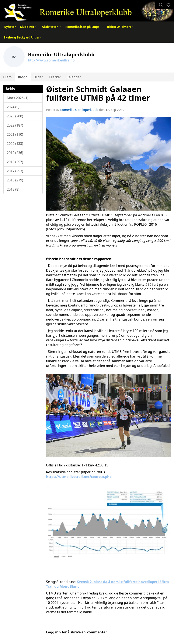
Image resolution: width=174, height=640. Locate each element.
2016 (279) (15, 180)
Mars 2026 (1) (17, 98)
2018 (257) (15, 162)
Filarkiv (54, 77)
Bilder (38, 77)
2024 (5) (13, 107)
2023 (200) (15, 116)
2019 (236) (15, 152)
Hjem (7, 77)
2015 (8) (13, 189)
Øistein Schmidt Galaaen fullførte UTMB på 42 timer (98, 93)
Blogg (23, 77)
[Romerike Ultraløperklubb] (87, 11)
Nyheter (10, 27)
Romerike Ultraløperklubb (79, 109)
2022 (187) (15, 125)
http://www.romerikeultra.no (51, 60)
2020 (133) (15, 143)
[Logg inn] (168, 5)
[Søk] (161, 5)
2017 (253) (15, 171)
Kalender (74, 77)
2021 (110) (15, 134)
